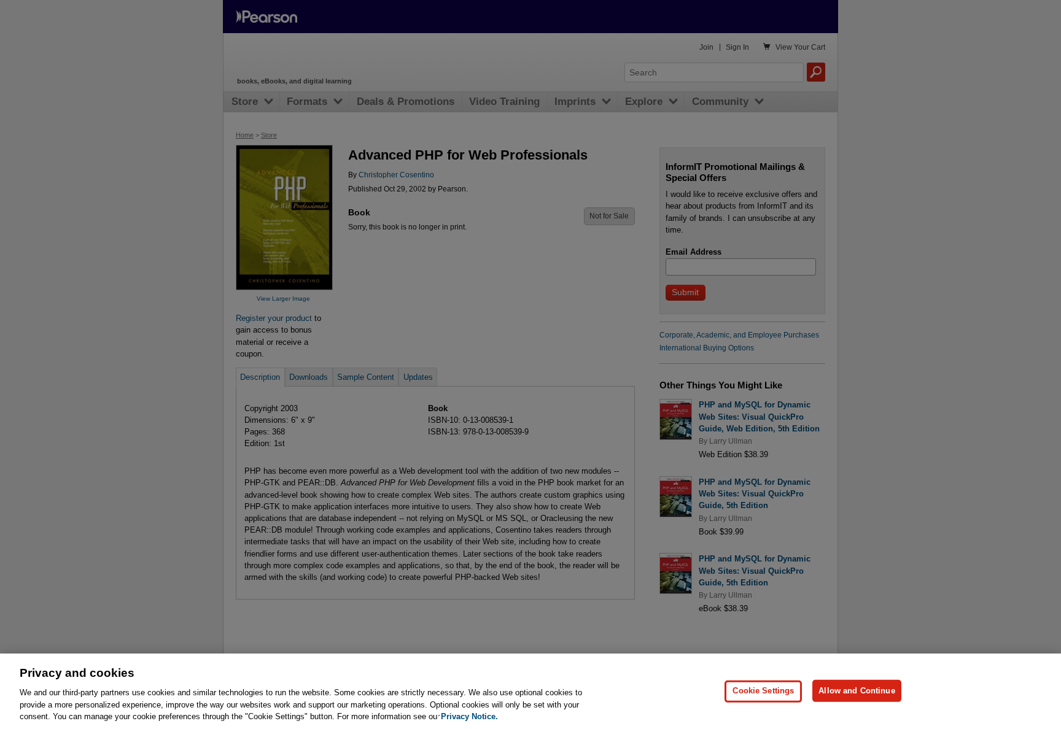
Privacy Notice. (469, 716)
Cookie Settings (763, 690)
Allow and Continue (856, 690)
